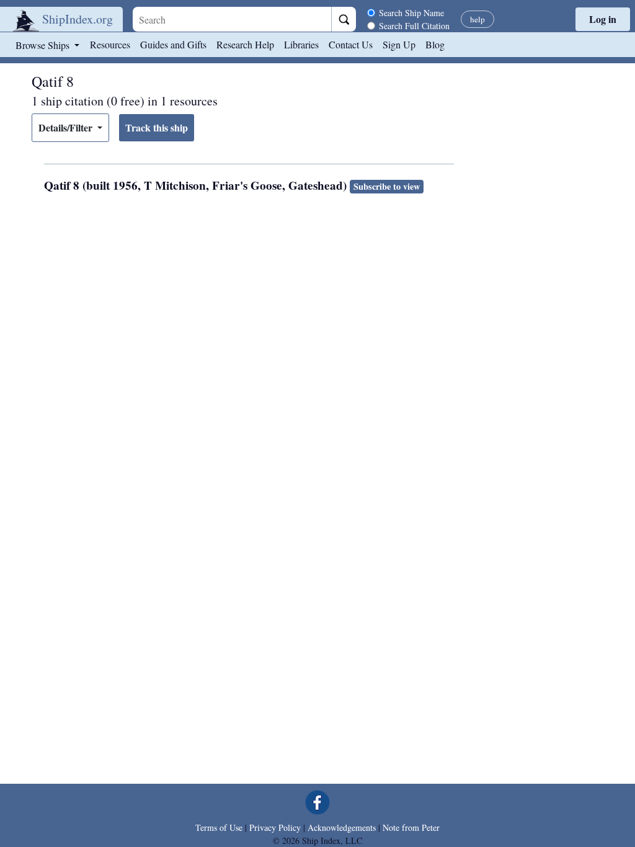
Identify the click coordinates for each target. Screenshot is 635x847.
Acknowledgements (342, 827)
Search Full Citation (414, 26)
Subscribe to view (386, 186)
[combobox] (232, 19)
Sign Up (399, 44)
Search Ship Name (411, 13)
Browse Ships (44, 44)
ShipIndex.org (77, 19)
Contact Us (351, 44)
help (477, 19)
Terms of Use (218, 827)
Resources (110, 44)
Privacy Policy (275, 827)
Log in (602, 19)
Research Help (245, 44)
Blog (435, 44)
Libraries (301, 44)
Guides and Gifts (173, 44)
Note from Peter (411, 827)
